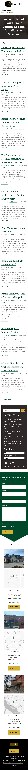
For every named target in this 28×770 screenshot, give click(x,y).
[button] (25, 10)
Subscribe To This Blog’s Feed (14, 466)
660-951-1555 (17, 660)
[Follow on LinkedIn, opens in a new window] (16, 744)
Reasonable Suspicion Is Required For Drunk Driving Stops (13, 122)
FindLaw (14, 765)
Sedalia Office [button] (14, 668)
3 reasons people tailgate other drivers (12, 432)
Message (4, 505)
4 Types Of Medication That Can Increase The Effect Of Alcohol (12, 367)
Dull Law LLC (13, 54)
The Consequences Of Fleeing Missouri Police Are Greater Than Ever (12, 159)
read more (4, 75)
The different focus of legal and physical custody (13, 420)
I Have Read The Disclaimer (11, 526)
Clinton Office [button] (14, 607)
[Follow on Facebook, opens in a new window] (12, 744)
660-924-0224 (7, 12)
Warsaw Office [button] (14, 732)
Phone (3, 498)
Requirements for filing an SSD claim (14, 437)
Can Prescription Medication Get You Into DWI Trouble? (13, 195)
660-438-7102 (17, 724)
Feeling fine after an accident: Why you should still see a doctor (13, 426)
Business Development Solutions (13, 763)
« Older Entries (6, 399)
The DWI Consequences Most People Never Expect (12, 86)
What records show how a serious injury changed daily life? (13, 443)
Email (4, 490)
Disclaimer (5, 524)
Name (3, 483)
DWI (7, 56)
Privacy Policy (21, 761)
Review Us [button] (14, 751)
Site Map (12, 761)
